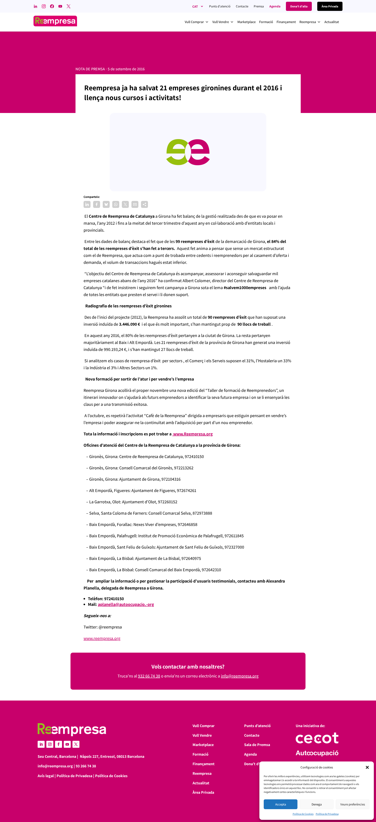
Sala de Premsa (257, 744)
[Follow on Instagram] (49, 744)
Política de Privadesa (327, 813)
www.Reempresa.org (192, 434)
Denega (317, 804)
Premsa (259, 6)
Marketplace (203, 744)
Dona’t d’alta (255, 763)
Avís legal (46, 775)
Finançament (204, 763)
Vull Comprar (204, 725)
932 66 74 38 (149, 676)
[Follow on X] (75, 744)
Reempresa (202, 773)
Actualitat (201, 782)
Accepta (280, 804)
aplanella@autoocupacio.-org (126, 604)
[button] (367, 767)
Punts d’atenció (257, 725)
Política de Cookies (303, 813)
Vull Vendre (202, 735)
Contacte (242, 6)
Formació (200, 754)
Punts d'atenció (219, 6)
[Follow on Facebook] (58, 744)
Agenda (274, 6)
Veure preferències (352, 804)
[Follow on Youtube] (67, 744)
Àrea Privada (203, 792)
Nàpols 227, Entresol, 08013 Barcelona (112, 756)
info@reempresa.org (239, 676)
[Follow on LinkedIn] (41, 744)
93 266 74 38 (86, 765)
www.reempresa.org (102, 638)
